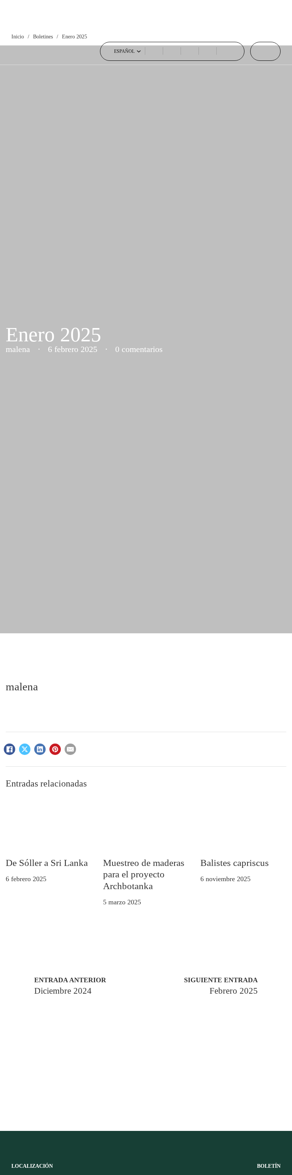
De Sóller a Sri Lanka (47, 863)
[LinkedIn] (40, 749)
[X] (24, 749)
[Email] (70, 749)
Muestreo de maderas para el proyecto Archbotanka (143, 874)
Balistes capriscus (234, 863)
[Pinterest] (55, 749)
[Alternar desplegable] (138, 51)
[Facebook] (9, 749)
